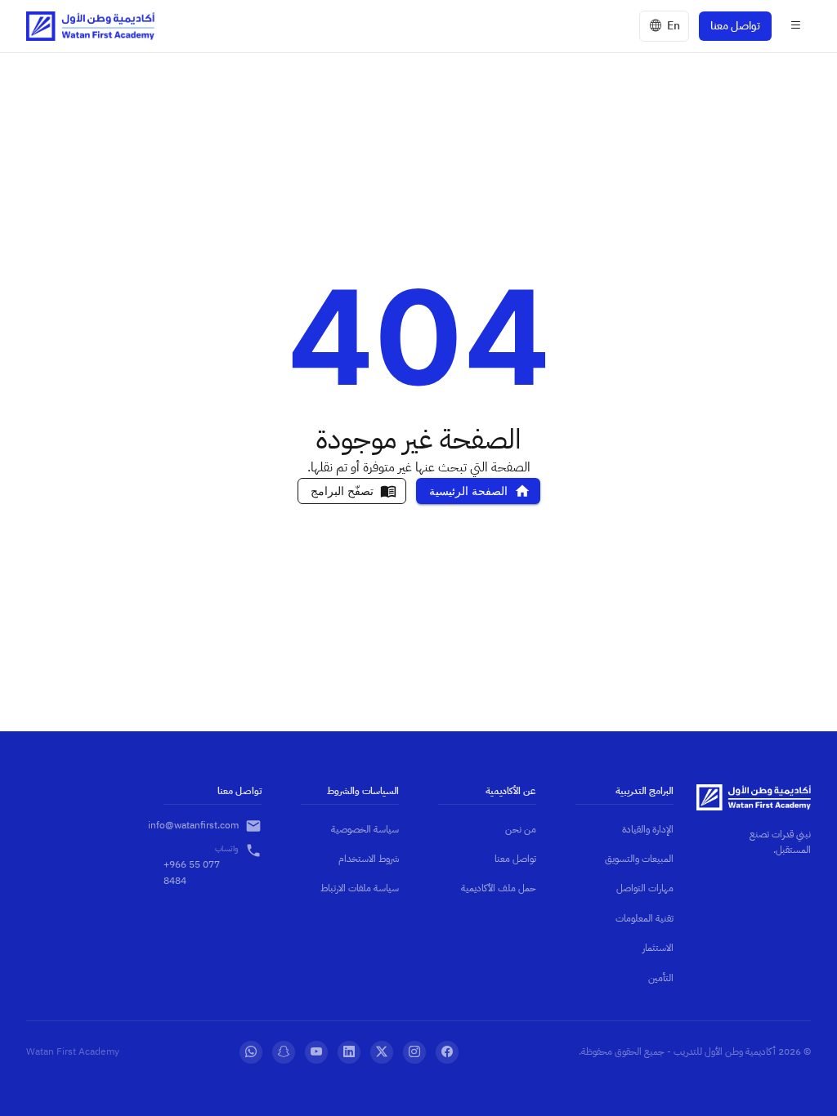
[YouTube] (316, 1052)
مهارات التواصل (645, 888)
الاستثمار (658, 947)
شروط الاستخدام (368, 858)
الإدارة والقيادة (648, 829)
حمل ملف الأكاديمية (498, 888)
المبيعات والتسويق (639, 858)
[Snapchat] (283, 1052)
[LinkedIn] (349, 1052)
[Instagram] (414, 1052)
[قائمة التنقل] (796, 26)
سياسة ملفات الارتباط (359, 888)
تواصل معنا (735, 25)
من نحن (520, 829)
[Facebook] (447, 1052)
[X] (381, 1052)
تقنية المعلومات (644, 918)
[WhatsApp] (250, 1052)
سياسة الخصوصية (365, 829)
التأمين (661, 978)
